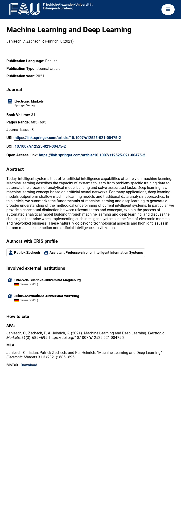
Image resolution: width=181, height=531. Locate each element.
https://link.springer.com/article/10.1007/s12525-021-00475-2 (68, 137)
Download (29, 365)
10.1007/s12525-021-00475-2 (40, 146)
